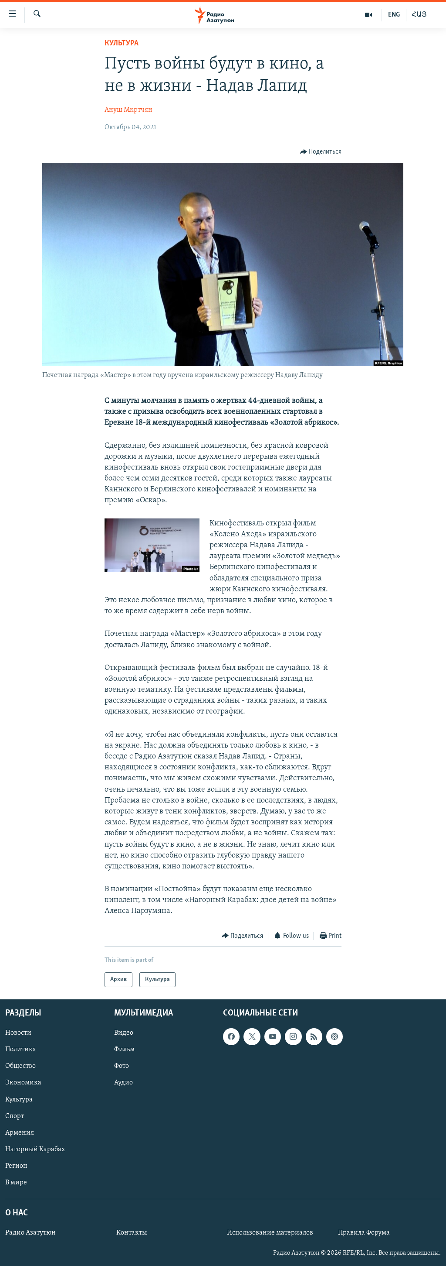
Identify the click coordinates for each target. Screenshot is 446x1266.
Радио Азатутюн (30, 1232)
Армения (19, 1132)
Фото (121, 1066)
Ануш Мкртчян (128, 109)
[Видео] (368, 15)
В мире (16, 1182)
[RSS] (314, 1036)
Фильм (124, 1049)
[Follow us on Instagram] (293, 1036)
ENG (394, 14)
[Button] (321, 152)
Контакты (131, 1232)
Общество (20, 1066)
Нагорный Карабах (35, 1149)
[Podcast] (334, 1036)
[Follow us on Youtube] (272, 1036)
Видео (123, 1032)
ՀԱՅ (419, 14)
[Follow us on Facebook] (231, 1036)
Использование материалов (270, 1232)
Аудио (123, 1083)
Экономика (23, 1083)
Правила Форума (364, 1232)
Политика (20, 1049)
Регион (16, 1166)
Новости (18, 1032)
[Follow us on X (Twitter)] (251, 1036)
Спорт (14, 1116)
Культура (122, 44)
